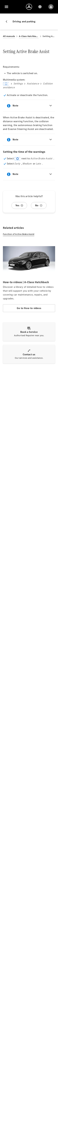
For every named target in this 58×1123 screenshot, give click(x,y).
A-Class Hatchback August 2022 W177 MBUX (29, 36)
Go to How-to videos (29, 308)
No (36, 205)
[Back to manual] (8, 21)
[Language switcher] (40, 6)
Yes (17, 205)
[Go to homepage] (29, 6)
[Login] (50, 7)
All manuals (9, 36)
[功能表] (6, 7)
